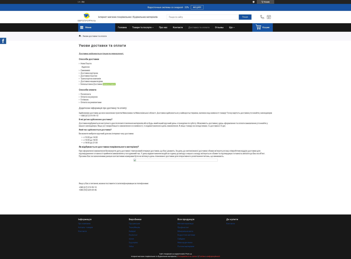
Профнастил (183, 227)
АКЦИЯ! (197, 7)
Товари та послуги (142, 27)
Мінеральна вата (185, 231)
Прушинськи (134, 223)
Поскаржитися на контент (188, 256)
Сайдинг (181, 239)
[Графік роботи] (269, 17)
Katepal (132, 231)
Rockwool (133, 235)
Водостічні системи (186, 235)
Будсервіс (133, 242)
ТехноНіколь (134, 227)
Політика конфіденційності (209, 256)
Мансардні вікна (185, 242)
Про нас (163, 27)
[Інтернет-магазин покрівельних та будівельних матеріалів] (86, 17)
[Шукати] (245, 17)
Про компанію (84, 223)
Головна (122, 27)
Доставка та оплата (199, 27)
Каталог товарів (85, 227)
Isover (131, 239)
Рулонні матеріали (186, 246)
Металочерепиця (185, 223)
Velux (131, 246)
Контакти (178, 27)
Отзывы (219, 27)
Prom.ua (189, 254)
